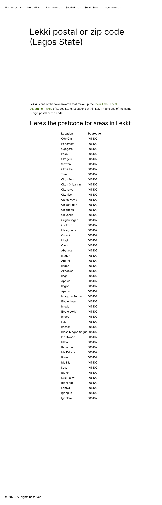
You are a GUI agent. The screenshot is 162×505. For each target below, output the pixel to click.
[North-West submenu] (61, 7)
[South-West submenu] (120, 7)
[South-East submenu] (80, 7)
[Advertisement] (81, 76)
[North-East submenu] (41, 7)
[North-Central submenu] (23, 7)
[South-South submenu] (100, 7)
